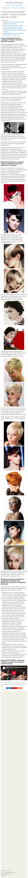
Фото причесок (21, 8)
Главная (7, 5)
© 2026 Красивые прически (5, 870)
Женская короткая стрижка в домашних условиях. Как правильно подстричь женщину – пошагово (15, 30)
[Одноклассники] (19, 688)
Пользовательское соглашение (10, 872)
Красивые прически (14, 2)
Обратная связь (3, 875)
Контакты (2, 872)
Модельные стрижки (21, 682)
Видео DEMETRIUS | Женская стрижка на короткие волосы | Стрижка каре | (13, 34)
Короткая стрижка (4, 684)
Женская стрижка (8, 682)
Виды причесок (7, 8)
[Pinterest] (14, 688)
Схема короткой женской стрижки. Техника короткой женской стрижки (14, 22)
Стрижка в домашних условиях (12, 684)
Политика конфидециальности (6, 873)
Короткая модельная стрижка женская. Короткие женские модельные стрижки (12, 26)
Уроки (13, 8)
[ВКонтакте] (8, 688)
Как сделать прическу (16, 5)
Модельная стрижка (14, 682)
